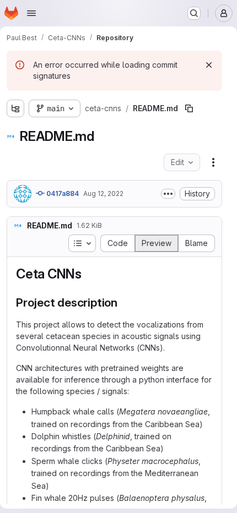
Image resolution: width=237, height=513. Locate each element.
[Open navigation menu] (31, 13)
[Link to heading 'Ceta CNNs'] (89, 274)
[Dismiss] (209, 65)
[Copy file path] (189, 108)
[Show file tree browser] (15, 108)
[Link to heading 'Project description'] (123, 302)
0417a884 (62, 193)
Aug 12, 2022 (103, 193)
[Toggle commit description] (168, 194)
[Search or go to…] (194, 13)
